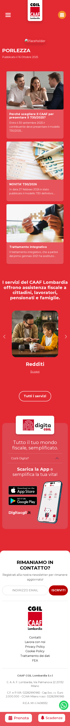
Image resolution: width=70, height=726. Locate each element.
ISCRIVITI (59, 590)
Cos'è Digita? (20, 458)
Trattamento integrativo (28, 247)
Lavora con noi (35, 642)
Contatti (35, 637)
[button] (4, 337)
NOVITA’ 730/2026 (23, 184)
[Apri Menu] (8, 15)
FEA (35, 660)
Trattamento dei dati (35, 656)
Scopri (35, 371)
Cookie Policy (35, 651)
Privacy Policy (35, 646)
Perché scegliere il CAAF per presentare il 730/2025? (31, 115)
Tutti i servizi (35, 396)
